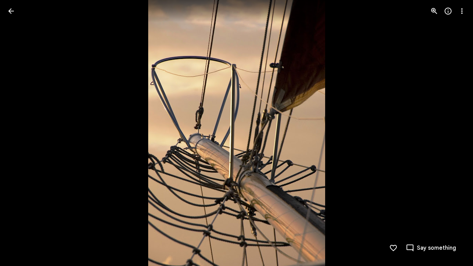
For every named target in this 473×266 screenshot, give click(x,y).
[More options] (462, 11)
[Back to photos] (11, 11)
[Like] (393, 248)
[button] (19, 133)
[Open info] (448, 11)
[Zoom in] (434, 11)
